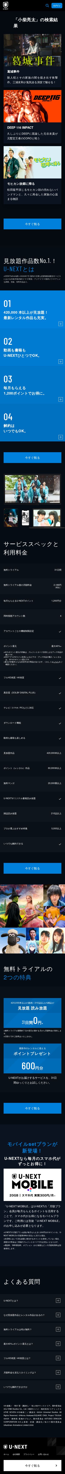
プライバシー (28, 1454)
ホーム (6, 1454)
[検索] (47, 5)
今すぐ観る (32, 224)
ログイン (56, 5)
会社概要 (16, 1454)
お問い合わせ (43, 1454)
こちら (56, 662)
